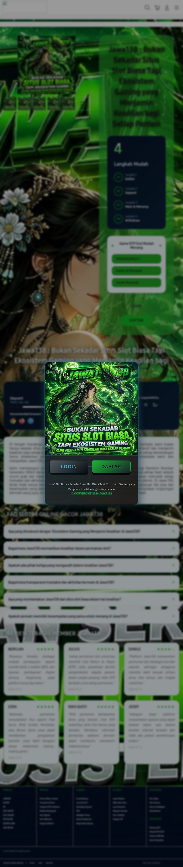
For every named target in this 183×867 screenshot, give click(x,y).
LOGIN (69, 466)
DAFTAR (111, 466)
